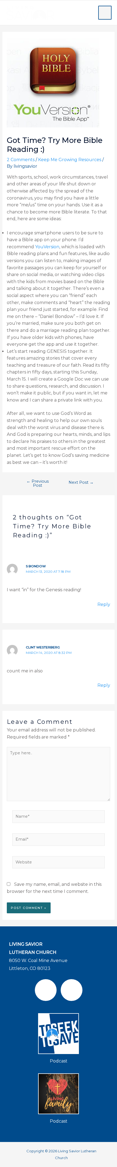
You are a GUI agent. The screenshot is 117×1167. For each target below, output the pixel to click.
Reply (103, 604)
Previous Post (37, 483)
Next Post (81, 482)
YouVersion (47, 246)
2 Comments (21, 159)
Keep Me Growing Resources (69, 159)
